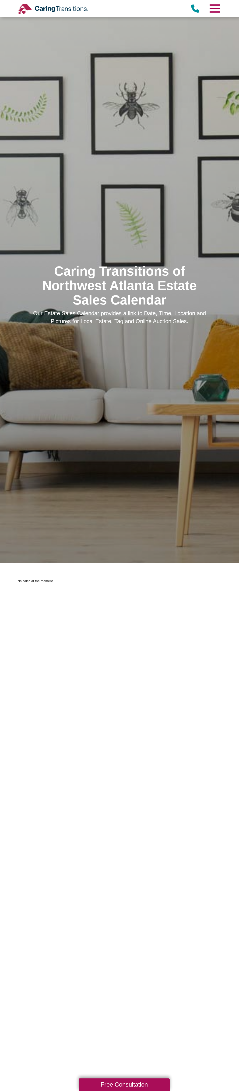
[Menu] (214, 8)
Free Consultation (124, 1084)
